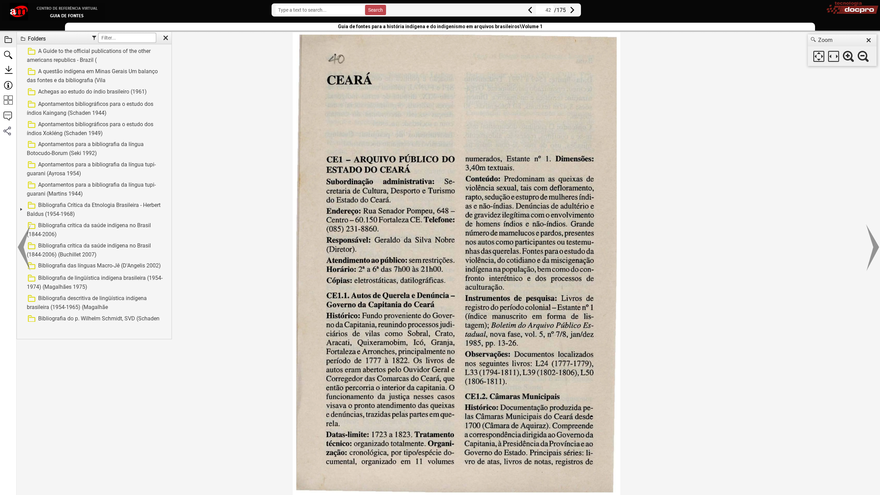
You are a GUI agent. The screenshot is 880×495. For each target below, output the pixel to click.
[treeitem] (93, 55)
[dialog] (842, 50)
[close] (869, 40)
